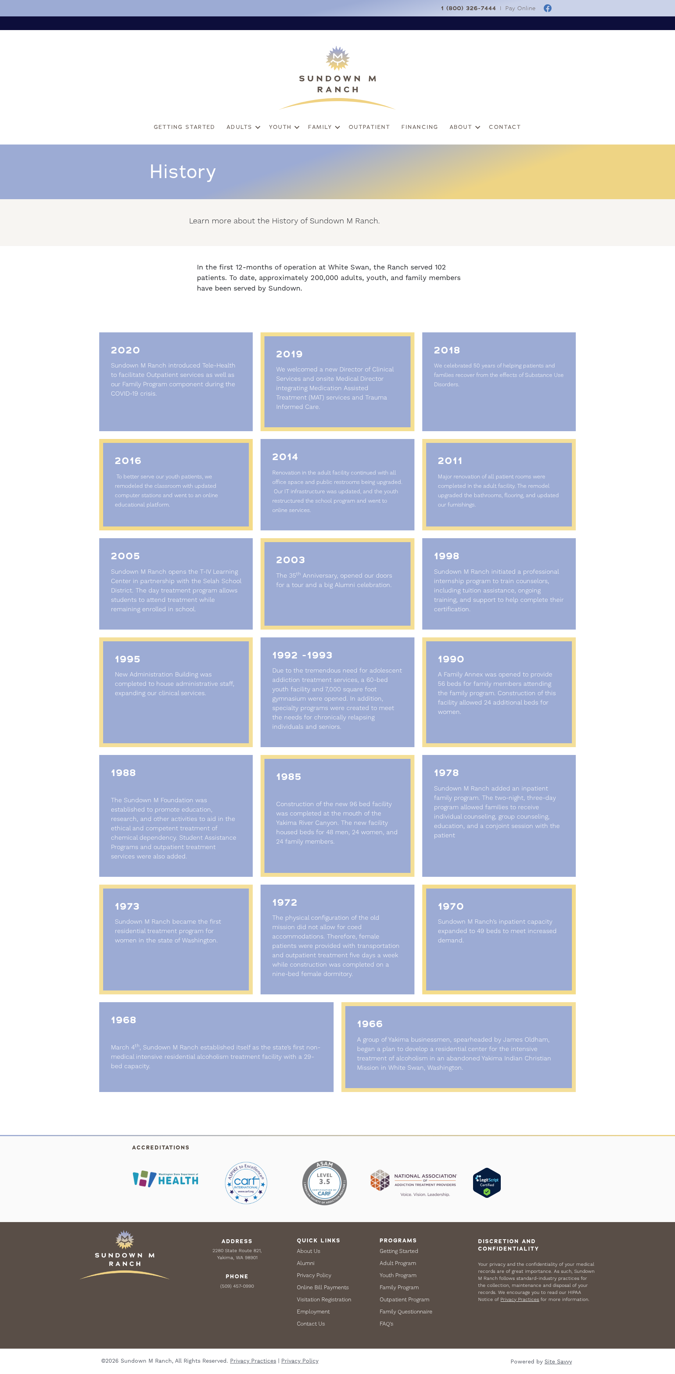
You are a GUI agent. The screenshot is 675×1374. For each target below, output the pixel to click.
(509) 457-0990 (237, 1286)
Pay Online (520, 8)
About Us (308, 1251)
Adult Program (398, 1263)
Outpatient (369, 127)
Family (320, 127)
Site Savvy (558, 1361)
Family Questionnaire (406, 1311)
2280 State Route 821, (237, 1250)
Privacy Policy (314, 1275)
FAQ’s (386, 1323)
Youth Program (398, 1275)
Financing (420, 127)
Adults (239, 127)
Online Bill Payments (323, 1287)
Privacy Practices (519, 1299)
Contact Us (311, 1323)
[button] (257, 127)
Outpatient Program (404, 1299)
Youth (280, 127)
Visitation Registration (324, 1299)
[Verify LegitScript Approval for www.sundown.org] (487, 1182)
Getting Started (185, 127)
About (461, 127)
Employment (313, 1311)
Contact (505, 127)
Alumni (305, 1263)
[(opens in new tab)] (165, 1178)
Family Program (399, 1287)
